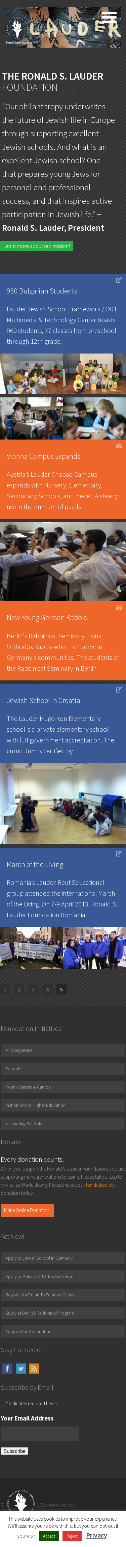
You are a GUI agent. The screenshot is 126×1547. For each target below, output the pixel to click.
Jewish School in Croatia (43, 700)
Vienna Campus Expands (43, 456)
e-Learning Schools (24, 1124)
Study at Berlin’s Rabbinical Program (40, 1313)
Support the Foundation (28, 1331)
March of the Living (35, 864)
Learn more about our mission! (36, 246)
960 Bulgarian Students (42, 291)
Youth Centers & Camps (28, 1087)
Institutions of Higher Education (36, 1105)
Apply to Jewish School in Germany (39, 1258)
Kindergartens (19, 1050)
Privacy (96, 1535)
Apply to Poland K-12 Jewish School (40, 1276)
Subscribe (14, 1451)
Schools (13, 1069)
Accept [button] (49, 1536)
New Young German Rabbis (47, 617)
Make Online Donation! (27, 1210)
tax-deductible (100, 1185)
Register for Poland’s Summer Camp (40, 1295)
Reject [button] (72, 1536)
